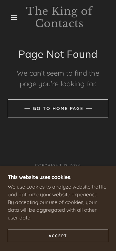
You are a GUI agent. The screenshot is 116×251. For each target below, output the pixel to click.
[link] (59, 17)
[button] (14, 17)
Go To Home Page (58, 108)
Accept (58, 235)
